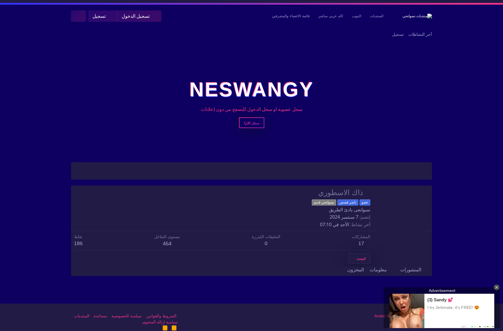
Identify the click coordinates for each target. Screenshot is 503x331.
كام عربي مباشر (330, 16)
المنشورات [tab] (410, 269)
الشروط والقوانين (161, 316)
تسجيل (398, 34)
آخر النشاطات (420, 34)
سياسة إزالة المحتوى (160, 322)
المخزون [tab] (355, 269)
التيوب (356, 16)
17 (361, 243)
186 (78, 243)
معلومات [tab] (378, 269)
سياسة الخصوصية (126, 316)
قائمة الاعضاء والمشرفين (291, 16)
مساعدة (100, 316)
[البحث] (78, 16)
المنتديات (376, 16)
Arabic (380, 316)
